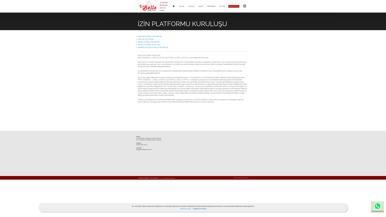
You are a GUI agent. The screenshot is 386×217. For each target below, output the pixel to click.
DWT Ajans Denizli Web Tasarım (241, 177)
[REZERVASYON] (234, 4)
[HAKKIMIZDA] (212, 4)
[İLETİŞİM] (222, 4)
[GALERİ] (201, 4)
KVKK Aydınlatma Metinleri (168, 178)
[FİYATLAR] (191, 4)
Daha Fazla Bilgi (185, 209)
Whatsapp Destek (377, 211)
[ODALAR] (181, 4)
